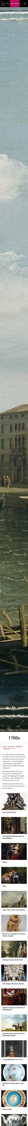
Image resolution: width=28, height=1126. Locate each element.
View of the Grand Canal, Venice (13, 910)
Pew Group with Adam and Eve (13, 984)
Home (4, 746)
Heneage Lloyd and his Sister (12, 960)
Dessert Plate (7, 1109)
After (4, 886)
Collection (11, 746)
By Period (7, 749)
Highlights (19, 746)
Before (4, 862)
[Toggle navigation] (24, 3)
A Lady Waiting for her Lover (12, 1059)
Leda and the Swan (9, 812)
